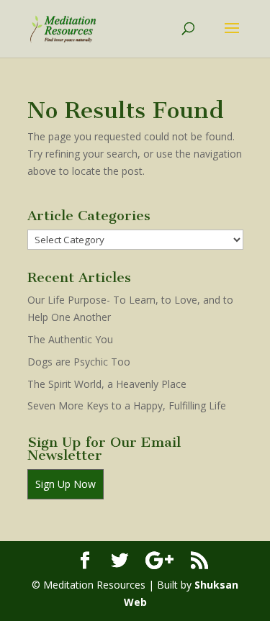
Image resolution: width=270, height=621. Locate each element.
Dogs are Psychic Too (78, 361)
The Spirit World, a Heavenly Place (106, 384)
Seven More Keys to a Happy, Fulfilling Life (126, 405)
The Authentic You (70, 339)
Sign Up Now (65, 484)
